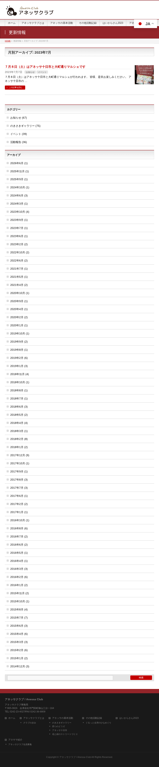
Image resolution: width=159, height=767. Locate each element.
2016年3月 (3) (19, 568)
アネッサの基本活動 (62, 718)
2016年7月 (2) (19, 536)
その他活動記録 (94, 718)
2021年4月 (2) (19, 284)
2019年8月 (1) (19, 349)
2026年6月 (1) (19, 163)
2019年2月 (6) (19, 357)
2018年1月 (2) (19, 447)
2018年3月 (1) (19, 431)
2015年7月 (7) (19, 617)
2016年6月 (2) (19, 544)
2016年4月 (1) (19, 560)
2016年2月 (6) (19, 576)
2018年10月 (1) (19, 382)
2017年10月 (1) (19, 463)
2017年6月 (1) (19, 495)
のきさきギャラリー (61, 723)
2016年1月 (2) (19, 585)
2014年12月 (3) (19, 666)
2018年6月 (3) (19, 406)
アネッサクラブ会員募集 (20, 744)
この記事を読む (15, 87)
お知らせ (30, 72)
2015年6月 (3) (19, 625)
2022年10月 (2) (19, 252)
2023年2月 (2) (19, 244)
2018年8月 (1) (19, 390)
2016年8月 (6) (19, 528)
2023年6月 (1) (19, 236)
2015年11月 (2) (19, 593)
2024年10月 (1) (19, 187)
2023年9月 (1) (19, 219)
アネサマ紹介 (15, 740)
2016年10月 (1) (19, 520)
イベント (42, 72)
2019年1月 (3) (19, 366)
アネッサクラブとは (33, 718)
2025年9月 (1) (19, 179)
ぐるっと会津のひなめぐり (98, 723)
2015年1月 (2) (19, 658)
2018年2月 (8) (19, 438)
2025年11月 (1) (19, 171)
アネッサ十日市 (59, 730)
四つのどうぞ (58, 726)
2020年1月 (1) (19, 325)
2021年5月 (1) (19, 276)
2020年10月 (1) (19, 293)
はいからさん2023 (129, 718)
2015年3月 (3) (19, 642)
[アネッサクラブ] (29, 12)
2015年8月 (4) (19, 609)
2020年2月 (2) (19, 317)
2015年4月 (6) (19, 633)
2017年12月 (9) (19, 455)
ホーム (11, 718)
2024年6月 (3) (19, 195)
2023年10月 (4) (19, 211)
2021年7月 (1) (19, 268)
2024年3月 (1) (19, 203)
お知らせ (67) (18, 117)
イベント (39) (18, 133)
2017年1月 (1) (19, 512)
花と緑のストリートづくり (65, 734)
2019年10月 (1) (19, 333)
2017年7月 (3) (19, 487)
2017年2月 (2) (19, 504)
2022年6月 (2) (19, 260)
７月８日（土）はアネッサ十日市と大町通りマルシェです (45, 66)
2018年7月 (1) (19, 398)
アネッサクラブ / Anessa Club (75, 757)
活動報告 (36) (18, 142)
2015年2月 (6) (19, 650)
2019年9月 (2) (19, 341)
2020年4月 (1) (19, 309)
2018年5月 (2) (19, 414)
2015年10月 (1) (19, 601)
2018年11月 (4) (19, 374)
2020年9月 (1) (19, 301)
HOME (8, 41)
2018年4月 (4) (19, 422)
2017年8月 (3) (19, 479)
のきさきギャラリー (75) (25, 125)
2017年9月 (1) (19, 471)
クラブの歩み (29, 723)
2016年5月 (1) (19, 552)
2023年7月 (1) (19, 228)
